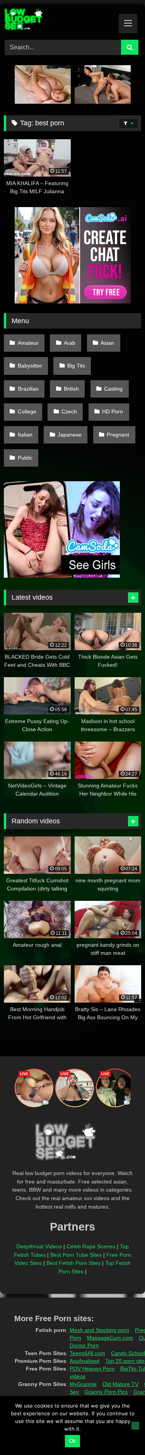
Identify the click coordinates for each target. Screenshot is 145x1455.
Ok (72, 1441)
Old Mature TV (120, 1384)
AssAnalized (84, 1361)
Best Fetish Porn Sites (73, 1263)
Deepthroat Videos (39, 1246)
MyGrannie (83, 1384)
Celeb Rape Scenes (91, 1246)
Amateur (28, 343)
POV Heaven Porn (92, 1369)
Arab (69, 343)
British (71, 389)
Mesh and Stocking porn (99, 1330)
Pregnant (118, 435)
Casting (113, 389)
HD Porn (112, 411)
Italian (25, 435)
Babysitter (30, 365)
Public (25, 458)
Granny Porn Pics (106, 1392)
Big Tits (76, 365)
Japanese (70, 435)
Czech (69, 411)
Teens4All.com (87, 1353)
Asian (107, 343)
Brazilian (28, 389)
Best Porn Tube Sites (76, 1255)
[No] (135, 1426)
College (27, 411)
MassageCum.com (110, 1338)
